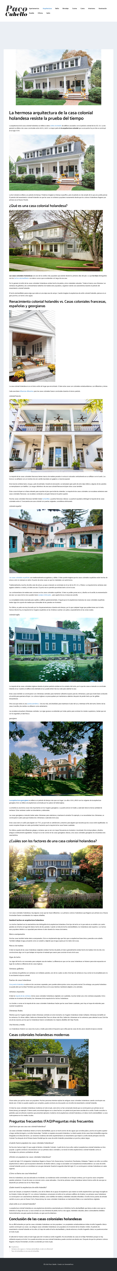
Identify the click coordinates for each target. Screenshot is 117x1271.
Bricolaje (66, 8)
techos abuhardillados (21, 278)
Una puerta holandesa (16, 984)
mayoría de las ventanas (23, 996)
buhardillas (46, 499)
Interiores (91, 8)
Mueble (31, 13)
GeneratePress (69, 1264)
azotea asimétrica (33, 703)
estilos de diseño (56, 125)
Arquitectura (47, 8)
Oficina (40, 13)
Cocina (74, 8)
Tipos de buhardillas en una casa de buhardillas (25, 1251)
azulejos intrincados (44, 595)
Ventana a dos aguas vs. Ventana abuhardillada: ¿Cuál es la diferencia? (32, 1249)
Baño (57, 8)
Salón (48, 13)
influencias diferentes (26, 391)
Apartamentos (34, 8)
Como (83, 8)
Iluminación (103, 8)
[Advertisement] (58, 35)
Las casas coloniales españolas (19, 577)
